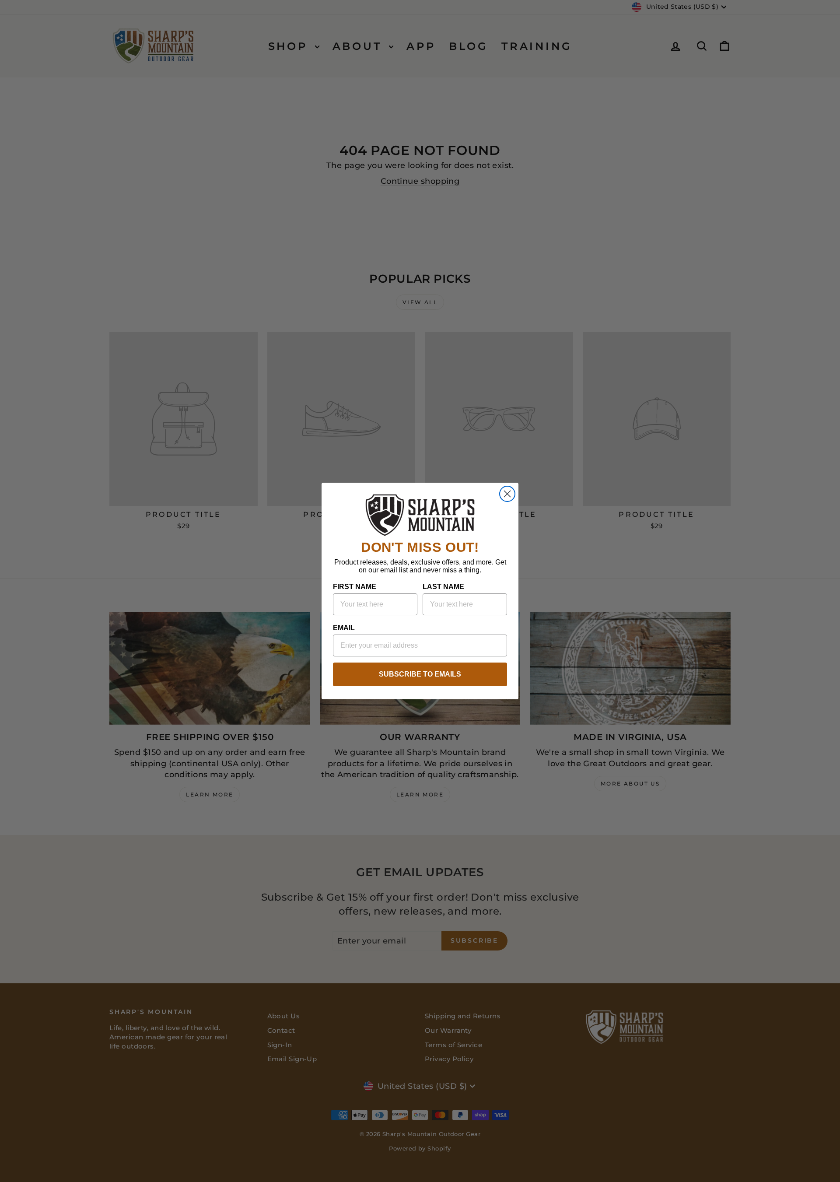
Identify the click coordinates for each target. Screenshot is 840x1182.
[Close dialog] (507, 494)
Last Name (443, 586)
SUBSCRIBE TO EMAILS (420, 674)
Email (344, 627)
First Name (354, 586)
